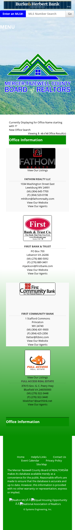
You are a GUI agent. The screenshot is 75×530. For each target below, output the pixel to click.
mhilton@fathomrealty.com (37, 199)
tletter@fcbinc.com (37, 337)
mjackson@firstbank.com (37, 266)
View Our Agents (37, 206)
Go (70, 14)
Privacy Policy (54, 460)
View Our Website (37, 202)
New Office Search (20, 130)
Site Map (41, 464)
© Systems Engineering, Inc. (37, 509)
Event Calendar (30, 460)
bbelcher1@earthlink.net (37, 401)
